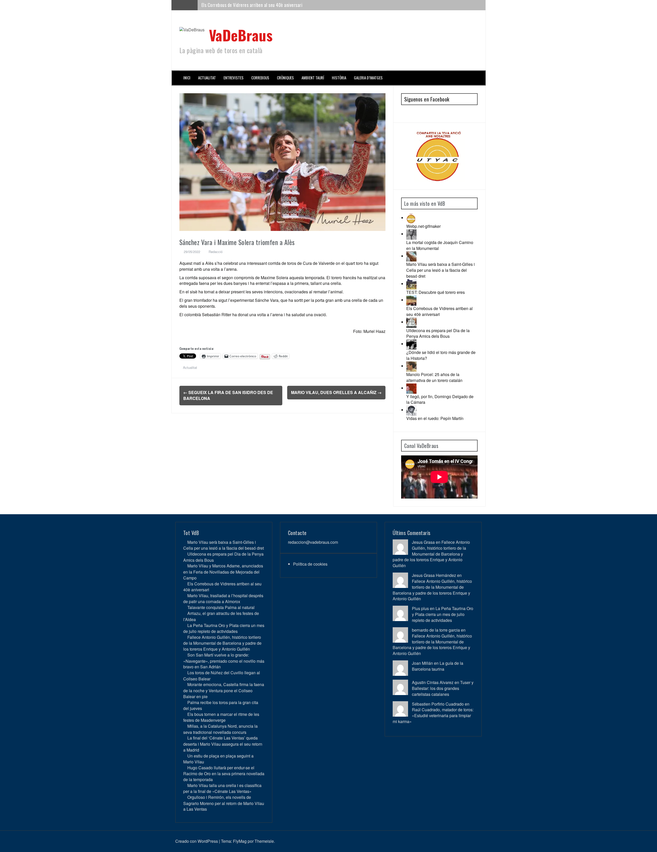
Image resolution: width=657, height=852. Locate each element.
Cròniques (285, 77)
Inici (186, 77)
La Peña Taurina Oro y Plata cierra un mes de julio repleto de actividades (223, 628)
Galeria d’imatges (368, 77)
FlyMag (240, 841)
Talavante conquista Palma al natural (221, 607)
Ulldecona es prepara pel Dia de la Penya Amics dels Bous (438, 333)
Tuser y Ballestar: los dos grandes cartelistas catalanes (443, 688)
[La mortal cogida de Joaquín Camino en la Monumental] (411, 234)
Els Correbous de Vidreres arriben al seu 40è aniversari (439, 311)
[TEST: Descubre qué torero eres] (411, 284)
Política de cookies (310, 564)
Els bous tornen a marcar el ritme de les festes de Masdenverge (221, 717)
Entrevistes (234, 77)
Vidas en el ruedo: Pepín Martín (434, 418)
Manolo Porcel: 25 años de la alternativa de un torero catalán (434, 377)
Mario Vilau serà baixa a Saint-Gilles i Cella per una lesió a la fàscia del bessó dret (440, 270)
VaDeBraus (241, 34)
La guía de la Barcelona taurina (437, 666)
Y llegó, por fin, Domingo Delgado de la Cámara (440, 399)
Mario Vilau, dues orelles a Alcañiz (336, 392)
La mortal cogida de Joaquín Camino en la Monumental (439, 245)
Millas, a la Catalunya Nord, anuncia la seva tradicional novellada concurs (220, 729)
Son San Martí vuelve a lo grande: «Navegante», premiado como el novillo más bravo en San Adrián (223, 661)
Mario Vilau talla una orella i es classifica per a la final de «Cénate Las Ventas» (222, 788)
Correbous (260, 77)
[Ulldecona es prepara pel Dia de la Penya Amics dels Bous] (411, 322)
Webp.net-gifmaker (423, 226)
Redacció (216, 251)
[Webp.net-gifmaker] (411, 218)
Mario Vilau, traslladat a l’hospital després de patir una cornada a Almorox (270, 5)
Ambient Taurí (313, 77)
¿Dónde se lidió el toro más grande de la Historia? (441, 355)
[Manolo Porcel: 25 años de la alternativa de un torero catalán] (411, 366)
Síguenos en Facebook (426, 99)
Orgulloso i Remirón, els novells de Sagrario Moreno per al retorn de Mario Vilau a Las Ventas (223, 803)
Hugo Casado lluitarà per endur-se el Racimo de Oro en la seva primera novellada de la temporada (223, 773)
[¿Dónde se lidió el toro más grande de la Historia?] (411, 344)
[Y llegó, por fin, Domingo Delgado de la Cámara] (411, 388)
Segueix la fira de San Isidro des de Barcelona (228, 395)
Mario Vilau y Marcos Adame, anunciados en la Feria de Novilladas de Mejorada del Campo (223, 572)
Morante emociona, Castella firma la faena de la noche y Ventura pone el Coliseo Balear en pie (223, 690)
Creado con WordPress (196, 841)
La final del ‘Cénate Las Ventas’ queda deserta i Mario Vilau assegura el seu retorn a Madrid (222, 744)
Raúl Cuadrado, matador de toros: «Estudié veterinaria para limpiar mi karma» (433, 715)
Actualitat (207, 77)
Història (339, 77)
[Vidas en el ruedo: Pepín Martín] (411, 410)
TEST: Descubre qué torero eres (435, 292)
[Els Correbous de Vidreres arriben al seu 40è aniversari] (411, 300)
